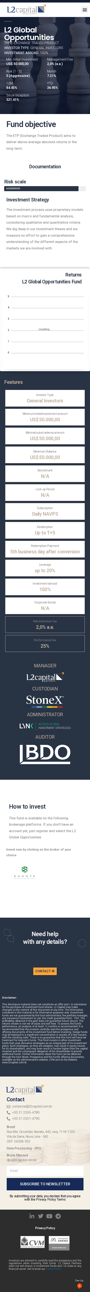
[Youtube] (49, 1216)
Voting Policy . (54, 1268)
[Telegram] (58, 1216)
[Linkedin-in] (32, 1216)
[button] (84, 9)
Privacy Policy (45, 1228)
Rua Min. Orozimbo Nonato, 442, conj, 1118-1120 (41, 1132)
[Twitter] (40, 1216)
